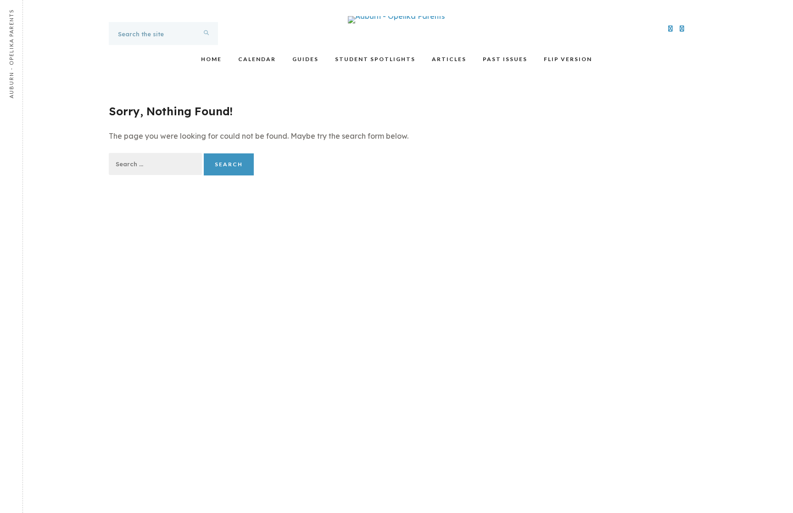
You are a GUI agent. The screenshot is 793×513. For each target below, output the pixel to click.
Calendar (257, 59)
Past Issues (505, 59)
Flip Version (568, 59)
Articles (449, 59)
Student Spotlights (375, 59)
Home (211, 59)
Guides (305, 59)
